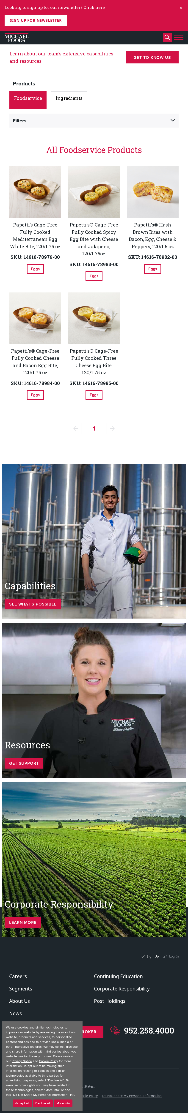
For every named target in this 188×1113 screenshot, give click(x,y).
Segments (20, 988)
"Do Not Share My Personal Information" (40, 1095)
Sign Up (153, 956)
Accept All (22, 1103)
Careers (18, 976)
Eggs (35, 269)
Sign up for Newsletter (36, 20)
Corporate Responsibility (122, 988)
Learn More (22, 922)
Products (24, 83)
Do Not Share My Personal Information (132, 1096)
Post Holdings (109, 1001)
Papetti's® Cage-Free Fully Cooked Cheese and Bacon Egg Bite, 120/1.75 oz (35, 362)
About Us (19, 1001)
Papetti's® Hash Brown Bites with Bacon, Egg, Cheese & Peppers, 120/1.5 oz (153, 235)
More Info (63, 1103)
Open (173, 120)
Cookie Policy (88, 1096)
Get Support (24, 763)
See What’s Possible (32, 604)
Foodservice (28, 98)
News (15, 1013)
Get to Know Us (152, 57)
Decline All (42, 1103)
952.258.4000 (149, 1030)
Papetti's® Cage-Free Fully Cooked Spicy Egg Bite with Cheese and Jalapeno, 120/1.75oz (94, 239)
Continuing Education (118, 976)
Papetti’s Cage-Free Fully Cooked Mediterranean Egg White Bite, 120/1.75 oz (35, 235)
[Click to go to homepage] (16, 37)
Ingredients (69, 98)
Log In (174, 956)
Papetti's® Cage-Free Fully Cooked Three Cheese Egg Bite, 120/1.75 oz (94, 362)
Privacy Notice (22, 1061)
